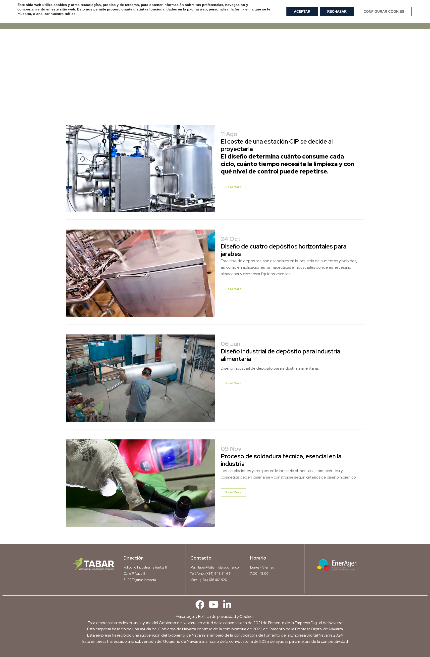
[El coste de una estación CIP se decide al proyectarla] (140, 171)
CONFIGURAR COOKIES (384, 11)
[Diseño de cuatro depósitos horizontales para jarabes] (140, 276)
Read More (233, 187)
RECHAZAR (337, 11)
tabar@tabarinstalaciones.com (220, 567)
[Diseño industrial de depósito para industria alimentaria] (140, 381)
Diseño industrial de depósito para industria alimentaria (280, 355)
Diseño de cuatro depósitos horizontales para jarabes (283, 250)
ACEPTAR (302, 11)
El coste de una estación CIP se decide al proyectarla (277, 145)
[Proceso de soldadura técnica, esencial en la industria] (140, 486)
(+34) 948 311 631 (218, 574)
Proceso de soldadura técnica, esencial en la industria (281, 460)
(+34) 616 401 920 (213, 580)
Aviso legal (185, 616)
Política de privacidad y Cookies (226, 616)
